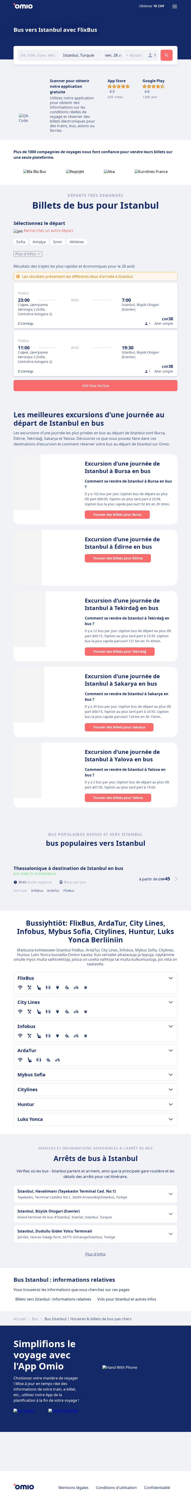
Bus (35, 1318)
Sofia (20, 241)
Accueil (20, 1318)
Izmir (57, 241)
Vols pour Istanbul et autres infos (126, 1299)
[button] (113, 55)
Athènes (77, 241)
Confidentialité (157, 1487)
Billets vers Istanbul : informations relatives (53, 1299)
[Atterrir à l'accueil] (23, 6)
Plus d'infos (25, 253)
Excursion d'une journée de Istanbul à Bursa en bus (122, 467)
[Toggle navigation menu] (174, 6)
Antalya (39, 241)
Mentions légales (73, 1487)
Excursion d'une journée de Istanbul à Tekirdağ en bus (122, 604)
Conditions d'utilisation (116, 1487)
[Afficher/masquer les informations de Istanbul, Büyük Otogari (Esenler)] (171, 1214)
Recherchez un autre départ (48, 230)
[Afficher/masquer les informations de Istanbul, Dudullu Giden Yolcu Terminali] (171, 1234)
